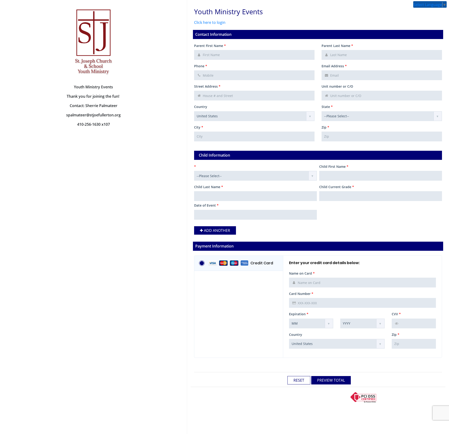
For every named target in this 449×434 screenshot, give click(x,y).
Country (200, 107)
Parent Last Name (337, 46)
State (327, 107)
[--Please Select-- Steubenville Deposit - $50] (255, 176)
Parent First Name (210, 46)
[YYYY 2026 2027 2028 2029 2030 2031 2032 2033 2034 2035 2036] (362, 323)
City (198, 127)
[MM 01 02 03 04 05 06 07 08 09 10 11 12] (311, 323)
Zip (325, 127)
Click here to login (209, 22)
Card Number (301, 294)
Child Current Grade (336, 187)
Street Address (207, 86)
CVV (396, 314)
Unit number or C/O (337, 86)
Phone (200, 66)
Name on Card (302, 273)
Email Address (334, 66)
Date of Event (206, 205)
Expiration (298, 314)
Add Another (216, 230)
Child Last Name (208, 187)
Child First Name (333, 167)
